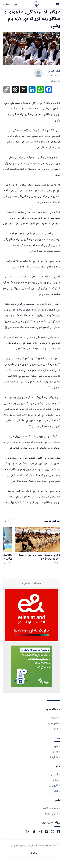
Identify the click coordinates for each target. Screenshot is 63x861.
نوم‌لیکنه (6, 4)
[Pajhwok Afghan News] (35, 4)
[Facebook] (58, 831)
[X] (52, 831)
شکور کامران (54, 71)
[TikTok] (34, 831)
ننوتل (15, 4)
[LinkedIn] (28, 831)
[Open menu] (57, 4)
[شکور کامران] (38, 73)
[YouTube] (46, 831)
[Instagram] (40, 831)
